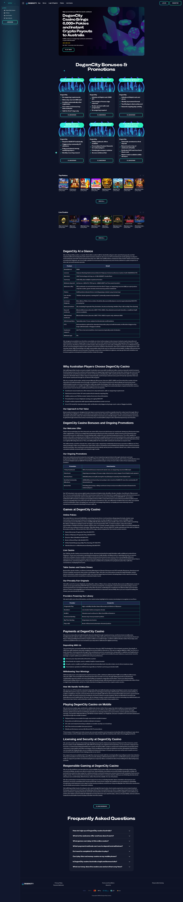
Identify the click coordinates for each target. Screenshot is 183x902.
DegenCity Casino (10, 10)
